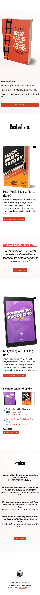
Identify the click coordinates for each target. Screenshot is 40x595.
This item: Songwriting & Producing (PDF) (18, 410)
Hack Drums (20, 538)
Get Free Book (20, 105)
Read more (33, 370)
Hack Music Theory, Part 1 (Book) (17, 419)
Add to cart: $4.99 (14, 219)
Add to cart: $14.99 (14, 375)
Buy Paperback (20, 270)
